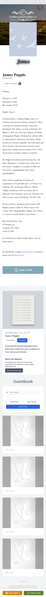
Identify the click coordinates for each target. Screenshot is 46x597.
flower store (19, 255)
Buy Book (22, 340)
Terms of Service (29, 587)
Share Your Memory (14, 370)
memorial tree (28, 251)
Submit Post (23, 407)
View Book (10, 340)
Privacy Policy (17, 587)
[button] (23, 431)
